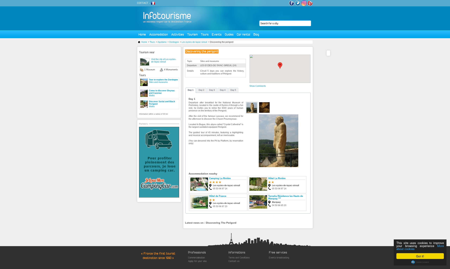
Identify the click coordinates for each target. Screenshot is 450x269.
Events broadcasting (279, 257)
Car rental (243, 34)
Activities (177, 34)
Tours (204, 34)
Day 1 (191, 90)
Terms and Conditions (239, 257)
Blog (256, 34)
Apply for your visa (197, 261)
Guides (229, 34)
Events (216, 34)
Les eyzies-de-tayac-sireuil (194, 42)
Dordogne (174, 42)
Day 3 (212, 90)
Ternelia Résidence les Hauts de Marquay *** (285, 197)
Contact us (234, 261)
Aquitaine (162, 42)
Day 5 (233, 90)
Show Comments (257, 86)
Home (142, 34)
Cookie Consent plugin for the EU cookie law (420, 262)
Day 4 (223, 90)
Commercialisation (196, 257)
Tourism (192, 34)
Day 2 (201, 90)
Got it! (420, 256)
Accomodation (158, 34)
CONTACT (142, 3)
